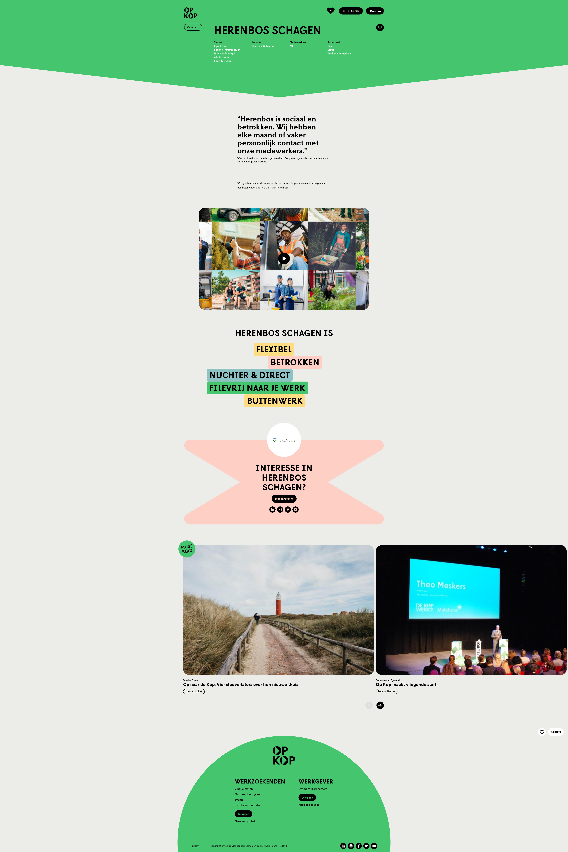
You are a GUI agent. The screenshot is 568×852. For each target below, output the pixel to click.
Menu (373, 11)
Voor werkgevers (351, 11)
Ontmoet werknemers (312, 789)
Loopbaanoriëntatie (247, 805)
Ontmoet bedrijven (247, 794)
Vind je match (244, 789)
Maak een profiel (245, 821)
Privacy (195, 845)
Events (239, 799)
